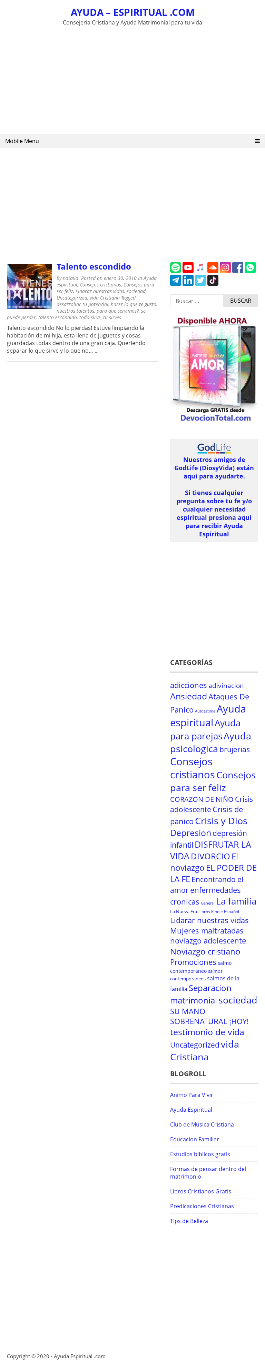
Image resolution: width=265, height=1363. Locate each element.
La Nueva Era (183, 911)
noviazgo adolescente (208, 941)
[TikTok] (212, 283)
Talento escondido (94, 266)
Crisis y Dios (221, 821)
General (208, 903)
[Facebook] (237, 271)
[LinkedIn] (188, 283)
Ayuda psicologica (210, 742)
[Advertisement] (132, 78)
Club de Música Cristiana (202, 1124)
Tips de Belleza (189, 1221)
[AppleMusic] (200, 271)
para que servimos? (118, 310)
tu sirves (112, 317)
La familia (236, 901)
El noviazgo (204, 861)
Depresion (190, 832)
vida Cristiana (105, 297)
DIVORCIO (210, 856)
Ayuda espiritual (208, 715)
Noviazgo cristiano (205, 951)
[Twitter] (200, 283)
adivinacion (226, 685)
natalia (70, 278)
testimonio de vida (207, 1032)
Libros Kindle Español (218, 912)
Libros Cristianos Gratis (200, 1191)
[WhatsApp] (250, 271)
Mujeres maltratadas (207, 931)
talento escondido (57, 317)
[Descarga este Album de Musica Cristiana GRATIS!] (214, 421)
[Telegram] (175, 283)
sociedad (136, 291)
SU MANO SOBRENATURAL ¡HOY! (209, 1016)
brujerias (234, 749)
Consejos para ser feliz (213, 781)
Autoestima (205, 711)
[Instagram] (225, 271)
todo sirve (90, 317)
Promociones (193, 962)
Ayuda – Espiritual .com (133, 12)
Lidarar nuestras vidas (100, 291)
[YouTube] (188, 271)
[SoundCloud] (212, 271)
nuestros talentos (75, 310)
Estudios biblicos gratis (200, 1154)
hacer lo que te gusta (133, 304)
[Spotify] (175, 271)
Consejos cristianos (100, 284)
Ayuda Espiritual (191, 1109)
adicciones (188, 685)
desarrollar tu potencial (82, 304)
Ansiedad (188, 696)
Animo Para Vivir (191, 1095)
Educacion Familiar (194, 1139)
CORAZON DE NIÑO (202, 799)
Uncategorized (72, 297)
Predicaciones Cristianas (202, 1206)
